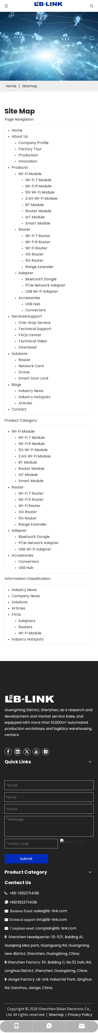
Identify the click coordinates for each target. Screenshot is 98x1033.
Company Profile (33, 142)
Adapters (26, 620)
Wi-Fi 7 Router (38, 235)
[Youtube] (36, 751)
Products (20, 167)
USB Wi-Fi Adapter (41, 291)
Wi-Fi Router (36, 248)
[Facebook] (8, 751)
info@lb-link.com (51, 919)
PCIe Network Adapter (45, 285)
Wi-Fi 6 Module (38, 186)
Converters (35, 310)
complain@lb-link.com (56, 928)
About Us (20, 136)
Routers (25, 627)
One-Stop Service (34, 322)
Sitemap (56, 1014)
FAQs (16, 614)
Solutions (20, 353)
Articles (25, 403)
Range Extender (39, 266)
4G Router (34, 254)
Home (17, 130)
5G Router (34, 260)
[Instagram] (45, 751)
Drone (24, 372)
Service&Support (27, 316)
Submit (26, 858)
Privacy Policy (80, 1014)
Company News (26, 596)
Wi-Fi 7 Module (38, 180)
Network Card (31, 366)
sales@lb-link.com (50, 911)
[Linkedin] (17, 751)
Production (28, 155)
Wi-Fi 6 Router (38, 242)
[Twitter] (27, 751)
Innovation (27, 161)
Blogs (16, 384)
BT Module (34, 204)
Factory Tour (30, 149)
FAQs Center (29, 335)
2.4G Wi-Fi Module (41, 198)
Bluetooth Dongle (41, 279)
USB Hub (32, 304)
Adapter (26, 273)
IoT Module (35, 217)
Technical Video (32, 341)
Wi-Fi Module (29, 173)
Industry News (31, 390)
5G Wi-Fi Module (39, 192)
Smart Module (37, 223)
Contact (19, 409)
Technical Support (35, 328)
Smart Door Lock (33, 378)
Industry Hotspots (34, 397)
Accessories (29, 297)
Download (27, 347)
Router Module (38, 211)
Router (24, 229)
